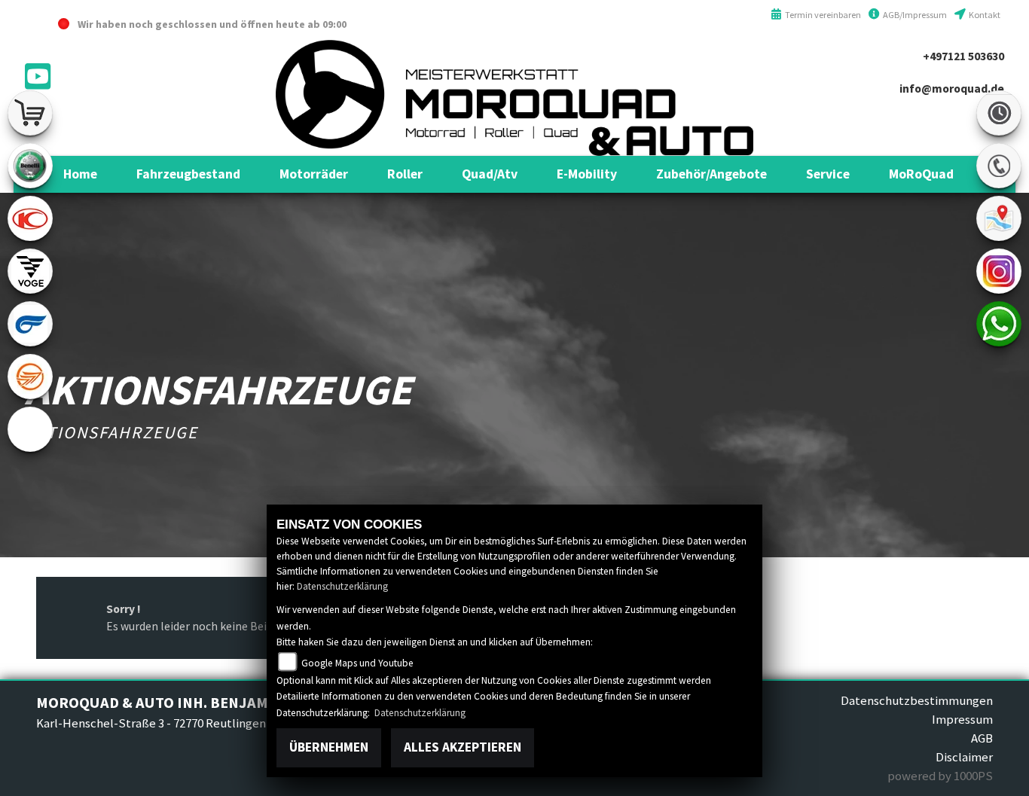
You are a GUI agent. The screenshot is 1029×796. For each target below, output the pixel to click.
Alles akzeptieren (462, 747)
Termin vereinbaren (821, 14)
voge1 (30, 271)
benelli (30, 165)
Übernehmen (328, 747)
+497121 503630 (963, 56)
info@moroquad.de (951, 88)
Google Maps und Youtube (357, 663)
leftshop (30, 113)
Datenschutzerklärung (342, 586)
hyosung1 (30, 323)
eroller (30, 429)
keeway (30, 376)
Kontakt (983, 14)
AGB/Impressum (914, 14)
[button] (188, 174)
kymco (30, 218)
